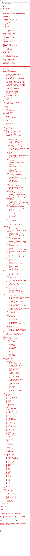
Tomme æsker (9, 359)
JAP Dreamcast (10, 429)
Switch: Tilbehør (13, 183)
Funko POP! (9, 492)
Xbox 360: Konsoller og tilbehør (17, 279)
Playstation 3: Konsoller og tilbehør (17, 241)
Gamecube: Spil (13, 160)
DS (7, 212)
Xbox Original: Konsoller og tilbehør (18, 274)
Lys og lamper (9, 119)
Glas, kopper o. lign (11, 120)
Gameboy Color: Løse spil (15, 201)
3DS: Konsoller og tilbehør (15, 224)
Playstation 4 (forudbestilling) (13, 92)
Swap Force (12, 348)
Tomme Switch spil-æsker (15, 174)
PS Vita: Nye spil (13, 266)
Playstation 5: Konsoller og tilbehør (17, 256)
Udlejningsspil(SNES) (14, 149)
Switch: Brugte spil (14, 177)
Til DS (7, 468)
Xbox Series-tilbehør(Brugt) (16, 293)
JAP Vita (8, 394)
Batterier (8, 460)
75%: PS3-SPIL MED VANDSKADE (15, 84)
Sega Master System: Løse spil (16, 301)
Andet (4, 489)
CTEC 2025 (6, 503)
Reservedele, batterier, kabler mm (11, 455)
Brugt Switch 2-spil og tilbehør (16, 185)
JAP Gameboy (9, 418)
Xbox (4, 270)
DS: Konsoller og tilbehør (15, 217)
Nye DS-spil (12, 213)
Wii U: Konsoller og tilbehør (16, 171)
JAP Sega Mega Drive (11, 426)
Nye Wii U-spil (13, 169)
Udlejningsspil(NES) (14, 142)
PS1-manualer (12, 384)
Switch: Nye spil (13, 176)
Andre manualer (13, 362)
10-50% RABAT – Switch (12, 80)
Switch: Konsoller (13, 180)
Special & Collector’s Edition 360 (17, 280)
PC (4, 487)
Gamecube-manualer (14, 383)
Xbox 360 (8, 276)
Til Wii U (8, 476)
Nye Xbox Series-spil (14, 290)
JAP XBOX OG (10, 432)
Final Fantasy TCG (11, 490)
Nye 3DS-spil (12, 220)
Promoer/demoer (10, 499)
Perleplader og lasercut (11, 497)
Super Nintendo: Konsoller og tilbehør (18, 151)
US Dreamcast (9, 448)
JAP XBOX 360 (10, 433)
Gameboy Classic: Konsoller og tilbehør (19, 197)
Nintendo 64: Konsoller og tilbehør (17, 158)
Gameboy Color (10, 199)
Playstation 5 (9, 252)
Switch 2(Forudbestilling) (12, 88)
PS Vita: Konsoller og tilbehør (16, 269)
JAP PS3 (8, 425)
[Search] (3, 6)
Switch (8, 173)
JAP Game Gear (10, 430)
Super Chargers (13, 347)
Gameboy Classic (10, 191)
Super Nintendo (10, 145)
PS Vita (8, 265)
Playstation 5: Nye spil (14, 255)
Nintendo (5, 137)
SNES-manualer (13, 369)
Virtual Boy (9, 198)
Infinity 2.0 (12, 355)
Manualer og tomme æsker (9, 358)
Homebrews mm (13, 319)
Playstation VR (13, 248)
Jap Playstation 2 (10, 396)
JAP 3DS (8, 422)
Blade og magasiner (11, 494)
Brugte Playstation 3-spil (15, 240)
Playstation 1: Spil (13, 229)
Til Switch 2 (9, 479)
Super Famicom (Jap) (11, 411)
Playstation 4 (9, 244)
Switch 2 (8, 184)
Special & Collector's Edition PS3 (17, 242)
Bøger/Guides (6, 109)
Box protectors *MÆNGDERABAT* (12, 454)
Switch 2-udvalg (7, 70)
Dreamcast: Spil (13, 322)
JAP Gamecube (10, 414)
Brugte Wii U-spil (13, 170)
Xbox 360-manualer (14, 376)
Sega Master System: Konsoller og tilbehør (19, 297)
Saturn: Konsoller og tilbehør (16, 318)
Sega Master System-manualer (16, 379)
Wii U (7, 167)
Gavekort (5, 106)
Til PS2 (8, 482)
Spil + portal (12, 341)
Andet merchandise (11, 126)
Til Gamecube (9, 474)
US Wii (8, 440)
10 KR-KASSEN (10, 75)
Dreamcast (8, 320)
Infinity (8, 351)
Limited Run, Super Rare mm (10, 453)
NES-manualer (12, 366)
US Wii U (8, 441)
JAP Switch (9, 416)
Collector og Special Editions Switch (18, 178)
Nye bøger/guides (10, 110)
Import (4, 393)
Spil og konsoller (10, 493)
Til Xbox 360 (9, 462)
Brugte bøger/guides (11, 112)
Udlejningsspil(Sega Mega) (15, 309)
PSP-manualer (12, 389)
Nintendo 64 (9, 152)
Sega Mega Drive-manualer (16, 365)
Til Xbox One (9, 464)
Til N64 (8, 472)
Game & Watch (10, 190)
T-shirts (8, 116)
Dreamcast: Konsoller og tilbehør (17, 323)
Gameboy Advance (11, 205)
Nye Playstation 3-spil (14, 238)
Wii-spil (11, 165)
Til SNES (8, 471)
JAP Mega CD (9, 398)
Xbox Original (9, 272)
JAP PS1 (8, 401)
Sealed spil (5, 101)
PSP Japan (8, 400)
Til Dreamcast (9, 465)
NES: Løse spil (13, 139)
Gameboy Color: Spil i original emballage (19, 204)
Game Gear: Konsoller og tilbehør (17, 330)
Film (4, 96)
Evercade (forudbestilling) (12, 89)
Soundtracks (9, 500)
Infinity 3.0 (12, 357)
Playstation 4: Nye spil (14, 247)
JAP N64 (8, 412)
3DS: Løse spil (12, 223)
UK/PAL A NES (10, 404)
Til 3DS (8, 469)
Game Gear (9, 326)
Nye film (8, 99)
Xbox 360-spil (12, 277)
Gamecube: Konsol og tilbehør (16, 162)
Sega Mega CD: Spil (14, 312)
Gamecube (8, 159)
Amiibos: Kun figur (11, 133)
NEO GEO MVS (10, 128)
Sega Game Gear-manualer (15, 390)
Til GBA (8, 467)
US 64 (7, 437)
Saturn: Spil (12, 316)
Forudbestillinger (7, 87)
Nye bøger (8, 105)
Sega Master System (11, 295)
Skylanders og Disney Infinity (10, 339)
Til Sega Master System (12, 458)
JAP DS (8, 403)
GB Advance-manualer (14, 377)
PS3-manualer (12, 387)
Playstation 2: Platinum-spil (15, 234)
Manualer (8, 361)
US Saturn (8, 447)
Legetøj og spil (9, 123)
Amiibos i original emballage (13, 131)
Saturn (7, 315)
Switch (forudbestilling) (12, 91)
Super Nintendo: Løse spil (15, 146)
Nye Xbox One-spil (14, 283)
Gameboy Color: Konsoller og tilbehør (18, 202)
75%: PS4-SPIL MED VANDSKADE (15, 85)
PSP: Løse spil (12, 259)
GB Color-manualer (14, 375)
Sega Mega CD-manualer (15, 364)
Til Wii (7, 475)
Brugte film (9, 98)
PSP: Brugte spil (13, 261)
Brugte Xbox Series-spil (15, 288)
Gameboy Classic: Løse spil (16, 192)
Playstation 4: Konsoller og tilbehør (17, 251)
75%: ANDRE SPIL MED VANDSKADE (16, 81)
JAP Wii (8, 415)
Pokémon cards (7, 337)
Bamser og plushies (11, 117)
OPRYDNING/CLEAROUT (13, 77)
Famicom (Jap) (9, 409)
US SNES (8, 436)
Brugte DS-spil (13, 215)
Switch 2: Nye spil (13, 188)
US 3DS (8, 443)
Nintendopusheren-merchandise (10, 71)
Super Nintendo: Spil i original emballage (19, 148)
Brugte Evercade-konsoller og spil (14, 333)
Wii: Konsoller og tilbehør (15, 166)
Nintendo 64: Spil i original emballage (18, 155)
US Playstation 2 (10, 446)
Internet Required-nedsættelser (13, 74)
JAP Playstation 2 (10, 423)
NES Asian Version (11, 408)
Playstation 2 (9, 231)
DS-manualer (12, 382)
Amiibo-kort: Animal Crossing (13, 135)
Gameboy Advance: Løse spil (16, 206)
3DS (7, 219)
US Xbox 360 (9, 451)
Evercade (5, 332)
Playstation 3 (9, 237)
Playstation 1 (9, 227)
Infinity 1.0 (12, 354)
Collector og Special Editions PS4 (17, 249)
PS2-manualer (12, 386)
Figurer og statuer (10, 121)
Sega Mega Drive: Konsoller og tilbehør (19, 308)
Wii (7, 163)
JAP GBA (8, 421)
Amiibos (5, 130)
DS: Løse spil (12, 216)
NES (7, 138)
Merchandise (6, 113)
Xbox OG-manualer (14, 373)
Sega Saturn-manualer (14, 368)
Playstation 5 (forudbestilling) (13, 94)
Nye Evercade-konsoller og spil (13, 334)
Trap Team (11, 350)
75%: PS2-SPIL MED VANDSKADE (15, 82)
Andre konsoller (7, 127)
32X (7, 313)
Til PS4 (8, 483)
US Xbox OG (9, 450)
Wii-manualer (12, 371)
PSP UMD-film (13, 262)
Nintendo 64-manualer (14, 391)
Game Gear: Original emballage (17, 329)
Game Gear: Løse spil (14, 327)
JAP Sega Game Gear (11, 397)
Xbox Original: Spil (14, 273)
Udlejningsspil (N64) (14, 156)
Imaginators (12, 344)
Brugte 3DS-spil (13, 222)
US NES (8, 405)
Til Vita (8, 486)
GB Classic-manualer (14, 372)
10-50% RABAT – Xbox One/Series (15, 78)
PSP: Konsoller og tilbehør (15, 263)
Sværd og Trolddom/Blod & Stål (11, 102)
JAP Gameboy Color (11, 419)
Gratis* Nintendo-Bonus (9, 69)
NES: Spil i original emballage (16, 141)
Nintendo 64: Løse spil (14, 153)
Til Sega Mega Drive (11, 457)
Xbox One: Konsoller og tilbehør (17, 286)
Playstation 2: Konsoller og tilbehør (17, 236)
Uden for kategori (10, 501)
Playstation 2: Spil (13, 233)
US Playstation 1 (10, 444)
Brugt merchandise (10, 114)
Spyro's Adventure (13, 345)
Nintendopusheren (8, 523)
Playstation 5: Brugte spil (15, 254)
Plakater (8, 124)
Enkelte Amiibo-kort (11, 134)
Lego (7, 496)
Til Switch (8, 478)
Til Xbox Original (10, 461)
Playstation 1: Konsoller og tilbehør (17, 230)
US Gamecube (9, 439)
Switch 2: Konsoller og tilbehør (16, 187)
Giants (10, 343)
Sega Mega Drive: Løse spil (16, 304)
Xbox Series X (9, 287)
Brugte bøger (9, 103)
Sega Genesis (9, 407)
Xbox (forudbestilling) (11, 95)
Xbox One (8, 281)
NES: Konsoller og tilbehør (16, 144)
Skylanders (9, 340)
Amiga (4, 336)
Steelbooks (5, 107)
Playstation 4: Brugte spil (15, 245)
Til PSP (8, 485)
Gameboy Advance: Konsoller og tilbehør (19, 210)
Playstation (5, 226)
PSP (7, 258)
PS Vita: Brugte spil (14, 268)
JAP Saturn (9, 428)
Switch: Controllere (14, 181)
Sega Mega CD (10, 311)
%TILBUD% (6, 73)
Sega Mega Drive (10, 302)
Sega (4, 294)
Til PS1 (8, 480)
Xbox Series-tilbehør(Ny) (15, 291)
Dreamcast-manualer (14, 380)
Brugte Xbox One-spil (14, 284)
